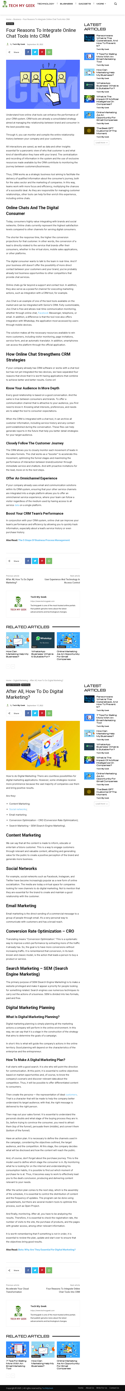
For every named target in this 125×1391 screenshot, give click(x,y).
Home (8, 19)
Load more (100, 142)
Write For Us (101, 1388)
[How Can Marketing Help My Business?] (17, 640)
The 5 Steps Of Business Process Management (44, 540)
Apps (34, 647)
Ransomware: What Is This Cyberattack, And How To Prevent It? (107, 40)
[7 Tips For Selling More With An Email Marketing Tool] (89, 56)
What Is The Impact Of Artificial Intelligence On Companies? (107, 100)
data (17, 505)
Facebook (43, 312)
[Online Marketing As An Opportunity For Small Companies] (68, 640)
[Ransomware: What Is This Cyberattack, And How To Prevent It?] (89, 38)
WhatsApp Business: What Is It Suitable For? (42, 654)
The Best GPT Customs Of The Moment (106, 131)
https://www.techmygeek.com (42, 601)
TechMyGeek (47, 1388)
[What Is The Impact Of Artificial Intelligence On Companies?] (89, 99)
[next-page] (13, 666)
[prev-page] (8, 666)
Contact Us (114, 1388)
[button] (115, 3)
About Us (90, 1388)
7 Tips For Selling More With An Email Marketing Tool (106, 58)
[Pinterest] (42, 52)
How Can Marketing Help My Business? (17, 654)
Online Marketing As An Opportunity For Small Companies (68, 655)
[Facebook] (28, 52)
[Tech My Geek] (8, 44)
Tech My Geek (18, 44)
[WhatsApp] (49, 52)
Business (17, 19)
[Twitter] (35, 52)
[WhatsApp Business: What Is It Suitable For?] (42, 640)
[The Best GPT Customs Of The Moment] (89, 130)
